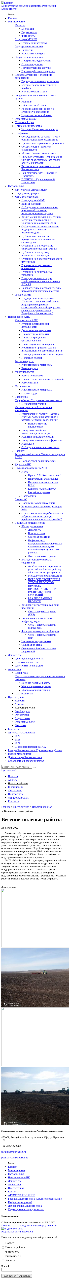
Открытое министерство (29, 57)
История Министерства (28, 125)
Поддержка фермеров (27, 193)
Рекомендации (29, 368)
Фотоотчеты (28, 35)
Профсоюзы (21, 133)
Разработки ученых (39, 492)
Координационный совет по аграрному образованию (37, 110)
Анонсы (19, 704)
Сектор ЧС (21, 499)
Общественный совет (33, 105)
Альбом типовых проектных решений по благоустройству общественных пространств (44, 569)
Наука (24, 471)
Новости (20, 700)
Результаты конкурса (33, 53)
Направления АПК (19, 316)
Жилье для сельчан (32, 526)
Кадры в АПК (23, 464)
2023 (17, 739)
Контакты (20, 725)
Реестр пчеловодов (32, 375)
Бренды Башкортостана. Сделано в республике (35, 750)
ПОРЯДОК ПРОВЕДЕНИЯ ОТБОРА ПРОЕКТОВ (44, 581)
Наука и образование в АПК (31, 468)
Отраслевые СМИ (25, 721)
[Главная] (7, 2)
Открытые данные (32, 64)
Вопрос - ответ (36, 533)
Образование (28, 495)
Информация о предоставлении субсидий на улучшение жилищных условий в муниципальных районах (45, 546)
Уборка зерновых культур (36, 686)
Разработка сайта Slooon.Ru (17, 1231)
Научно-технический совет (36, 115)
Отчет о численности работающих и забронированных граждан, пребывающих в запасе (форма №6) (42, 516)
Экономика (21, 396)
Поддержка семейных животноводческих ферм (35, 432)
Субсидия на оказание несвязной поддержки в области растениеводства (40, 229)
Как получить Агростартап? (31, 189)
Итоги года (21, 672)
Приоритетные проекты (35, 334)
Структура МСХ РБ (26, 39)
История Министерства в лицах (39, 129)
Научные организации (34, 91)
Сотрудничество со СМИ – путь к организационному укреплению (40, 138)
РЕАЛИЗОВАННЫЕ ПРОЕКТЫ (40, 600)
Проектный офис (24, 122)
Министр (20, 25)
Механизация (22, 386)
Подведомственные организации (40, 81)
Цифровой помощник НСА (30, 746)
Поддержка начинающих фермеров (41, 440)
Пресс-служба (16, 697)
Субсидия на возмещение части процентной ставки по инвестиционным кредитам (39, 210)
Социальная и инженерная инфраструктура (36, 620)
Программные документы (36, 60)
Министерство (16, 21)
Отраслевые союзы (26, 118)
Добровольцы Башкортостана (25, 757)
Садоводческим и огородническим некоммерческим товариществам (41, 289)
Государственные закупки (36, 67)
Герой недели (22, 711)
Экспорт (19, 450)
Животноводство (24, 371)
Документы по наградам (29, 665)
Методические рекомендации (45, 575)
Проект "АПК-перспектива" (44, 475)
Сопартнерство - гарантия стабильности (36, 148)
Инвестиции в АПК (26, 320)
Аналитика (14, 669)
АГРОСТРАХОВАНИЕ (21, 732)
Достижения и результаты (36, 330)
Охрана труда (29, 393)
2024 (17, 743)
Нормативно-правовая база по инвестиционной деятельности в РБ (42, 349)
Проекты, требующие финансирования (33, 339)
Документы (34, 529)
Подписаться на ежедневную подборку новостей (29, 1225)
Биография (27, 28)
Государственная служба (29, 46)
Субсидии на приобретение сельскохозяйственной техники (39, 247)
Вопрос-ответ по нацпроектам (37, 425)
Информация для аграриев (43, 478)
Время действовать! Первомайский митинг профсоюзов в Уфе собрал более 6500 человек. (41, 159)
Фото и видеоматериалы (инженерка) (42, 626)
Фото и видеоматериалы (42, 556)
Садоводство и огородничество (26, 760)
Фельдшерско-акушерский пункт (40, 631)
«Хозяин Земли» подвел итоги (38, 153)
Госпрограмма (23, 294)
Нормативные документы (36, 641)
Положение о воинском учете (38, 503)
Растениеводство (24, 361)
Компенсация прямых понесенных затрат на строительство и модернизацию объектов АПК (41, 220)
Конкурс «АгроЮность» (42, 488)
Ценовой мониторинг (33, 403)
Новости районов (25, 707)
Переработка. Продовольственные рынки (38, 400)
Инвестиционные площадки (37, 344)
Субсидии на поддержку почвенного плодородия (35, 254)
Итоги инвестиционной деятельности (35, 325)
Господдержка (16, 186)
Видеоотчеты (29, 32)
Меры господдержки (27, 196)
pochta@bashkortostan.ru (14, 1157)
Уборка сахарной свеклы (35, 690)
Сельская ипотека (31, 644)
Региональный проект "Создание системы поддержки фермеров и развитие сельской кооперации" (40, 416)
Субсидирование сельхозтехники (40, 447)
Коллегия (26, 101)
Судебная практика (39, 536)
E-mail (6, 1266)
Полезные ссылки (31, 357)
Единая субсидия (31, 203)
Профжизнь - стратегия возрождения (42, 143)
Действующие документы (29, 658)
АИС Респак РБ (24, 693)
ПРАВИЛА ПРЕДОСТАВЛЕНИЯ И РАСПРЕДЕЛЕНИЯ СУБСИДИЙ (42, 590)
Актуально (27, 443)
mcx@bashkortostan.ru (13, 1151)
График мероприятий (20, 753)
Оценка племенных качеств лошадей (42, 379)
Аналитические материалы (36, 364)
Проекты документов (27, 662)
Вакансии (27, 50)
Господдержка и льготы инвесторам (42, 354)
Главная (12, 18)
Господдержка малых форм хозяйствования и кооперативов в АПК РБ (40, 281)
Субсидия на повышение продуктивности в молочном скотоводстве (38, 239)
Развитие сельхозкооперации (37, 436)
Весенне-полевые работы (35, 682)
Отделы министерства (34, 43)
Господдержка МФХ (33, 200)
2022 (17, 736)
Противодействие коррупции (38, 71)
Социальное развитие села (30, 522)
